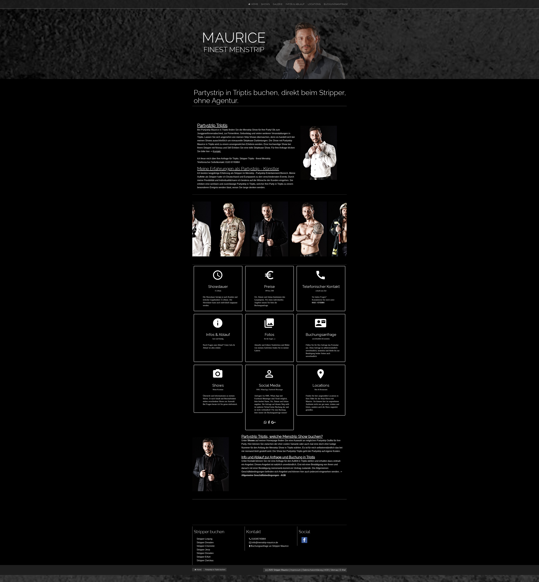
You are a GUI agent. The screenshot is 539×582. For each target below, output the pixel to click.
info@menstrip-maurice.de (264, 542)
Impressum (295, 570)
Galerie (278, 4)
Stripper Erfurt (203, 557)
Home (254, 4)
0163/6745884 (258, 539)
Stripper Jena (203, 549)
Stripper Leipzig (204, 539)
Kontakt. (217, 151)
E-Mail (343, 570)
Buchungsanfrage (336, 4)
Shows (265, 4)
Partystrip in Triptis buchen (215, 570)
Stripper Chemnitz (206, 546)
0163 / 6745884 (318, 303)
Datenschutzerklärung (312, 570)
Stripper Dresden (205, 542)
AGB (326, 570)
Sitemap (334, 570)
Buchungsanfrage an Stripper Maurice (269, 546)
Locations (314, 4)
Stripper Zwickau (205, 560)
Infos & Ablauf (295, 4)
